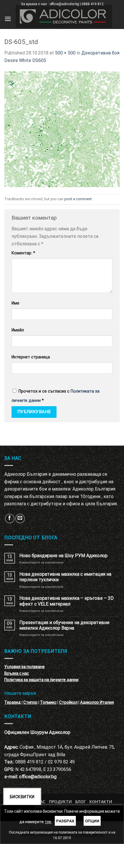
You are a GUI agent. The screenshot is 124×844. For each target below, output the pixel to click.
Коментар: (23, 253)
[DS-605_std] (62, 129)
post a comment (78, 199)
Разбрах (65, 821)
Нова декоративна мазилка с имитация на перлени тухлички (65, 576)
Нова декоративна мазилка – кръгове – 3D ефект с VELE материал (66, 600)
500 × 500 (65, 53)
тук (48, 821)
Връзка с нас (16, 673)
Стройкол (68, 702)
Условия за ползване (24, 666)
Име (15, 303)
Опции (92, 821)
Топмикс (48, 702)
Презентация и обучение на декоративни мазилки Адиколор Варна (64, 625)
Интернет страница (31, 357)
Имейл (18, 330)
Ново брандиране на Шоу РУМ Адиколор (63, 555)
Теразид (12, 702)
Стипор (30, 702)
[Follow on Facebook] (9, 518)
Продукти (60, 801)
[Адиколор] (64, 16)
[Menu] (7, 19)
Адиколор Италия (97, 702)
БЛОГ (80, 801)
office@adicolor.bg (38, 776)
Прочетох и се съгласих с (55, 396)
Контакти (100, 801)
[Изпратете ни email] (20, 518)
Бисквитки (22, 796)
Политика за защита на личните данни (41, 679)
